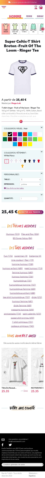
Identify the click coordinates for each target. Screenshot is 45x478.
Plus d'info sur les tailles (15, 188)
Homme (15, 16)
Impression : (9, 184)
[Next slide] (42, 29)
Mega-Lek (16, 103)
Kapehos (32, 476)
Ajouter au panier (30, 212)
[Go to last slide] (5, 372)
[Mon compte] (35, 7)
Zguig (26, 391)
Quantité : (8, 198)
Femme (29, 16)
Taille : (7, 179)
